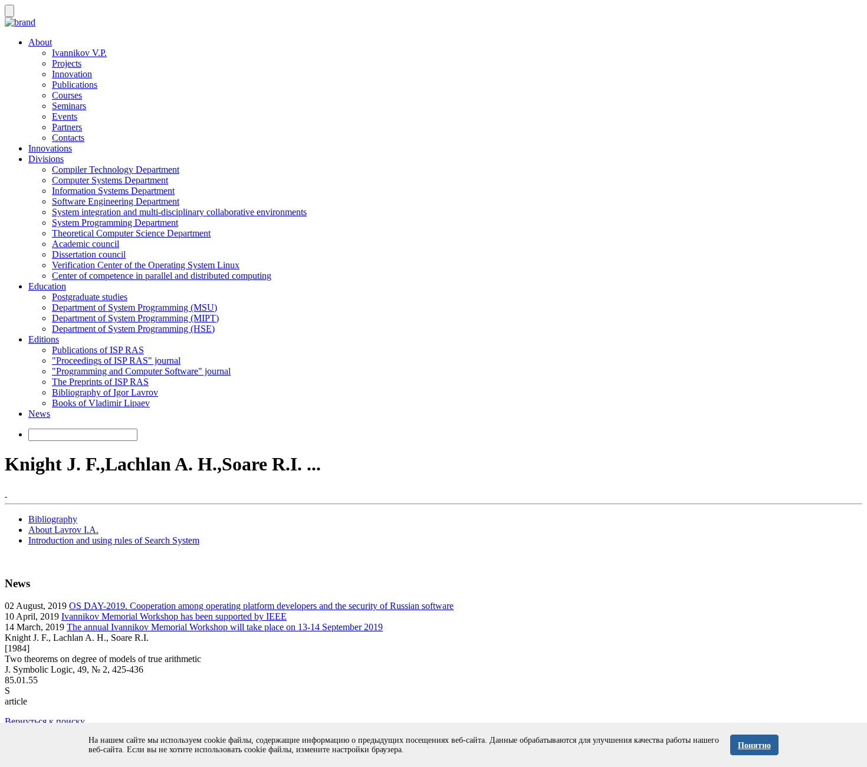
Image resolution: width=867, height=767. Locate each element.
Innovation (72, 74)
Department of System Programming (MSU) (134, 307)
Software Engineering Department (115, 201)
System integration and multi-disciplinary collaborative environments (179, 212)
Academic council (85, 244)
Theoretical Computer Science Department (131, 233)
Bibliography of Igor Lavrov (105, 392)
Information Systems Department (113, 191)
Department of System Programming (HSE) (133, 329)
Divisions (46, 159)
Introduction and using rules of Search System (113, 540)
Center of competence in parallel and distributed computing (161, 276)
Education (47, 286)
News (39, 414)
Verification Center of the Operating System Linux (145, 265)
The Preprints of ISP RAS (100, 382)
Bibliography (52, 519)
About (40, 42)
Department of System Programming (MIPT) (135, 318)
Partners (67, 127)
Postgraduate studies (89, 297)
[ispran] (6, 493)
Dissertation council (89, 254)
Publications (74, 85)
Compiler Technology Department (115, 169)
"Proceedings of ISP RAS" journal (116, 360)
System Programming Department (115, 223)
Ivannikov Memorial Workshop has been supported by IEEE (174, 616)
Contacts (68, 138)
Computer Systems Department (110, 180)
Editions (43, 339)
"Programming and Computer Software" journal (141, 371)
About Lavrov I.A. (63, 530)
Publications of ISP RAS (98, 350)
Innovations (50, 148)
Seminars (69, 106)
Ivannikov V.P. (79, 53)
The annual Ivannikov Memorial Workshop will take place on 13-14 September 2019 (225, 627)
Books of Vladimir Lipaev (101, 403)
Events (64, 116)
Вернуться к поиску (45, 721)
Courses (67, 95)
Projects (66, 63)
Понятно (754, 745)
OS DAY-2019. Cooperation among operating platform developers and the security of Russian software (261, 606)
